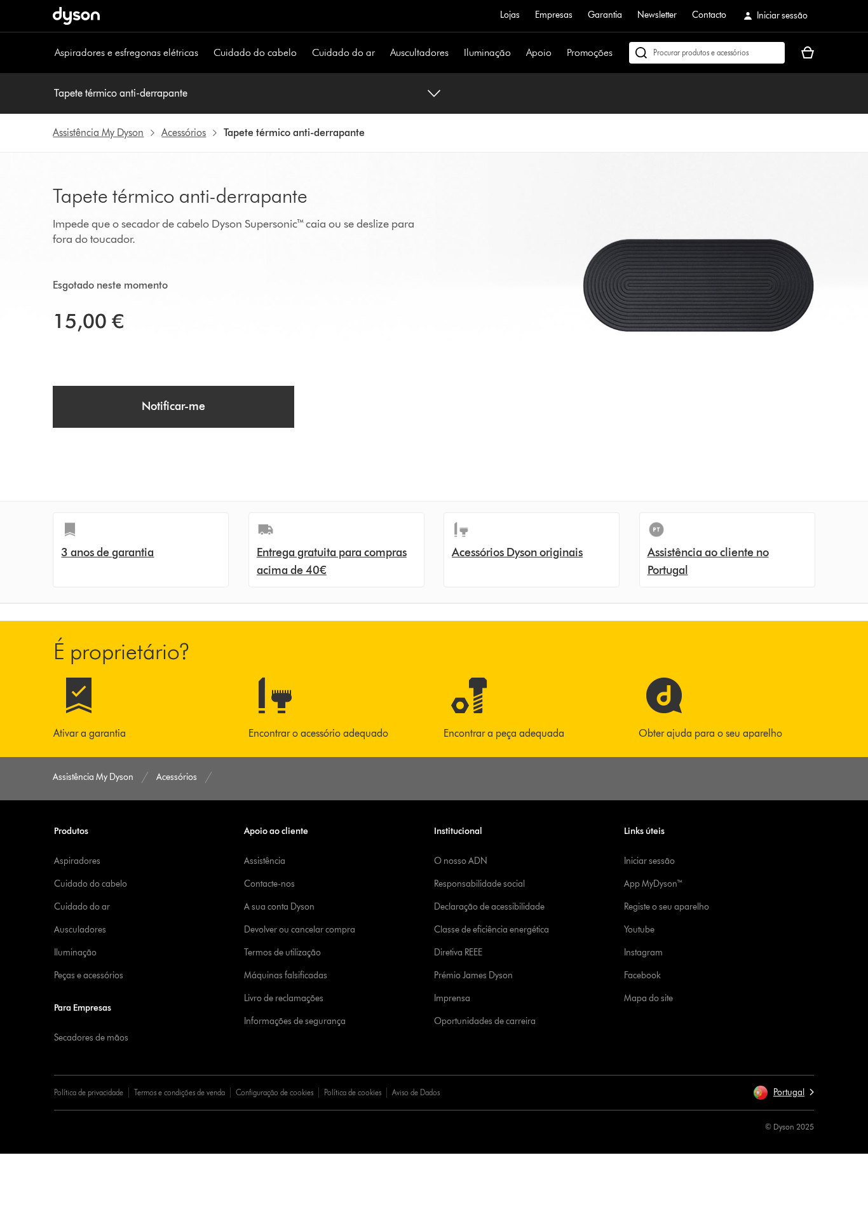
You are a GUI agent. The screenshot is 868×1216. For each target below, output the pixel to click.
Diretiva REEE (458, 952)
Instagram (643, 952)
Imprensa (452, 998)
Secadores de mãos (91, 1037)
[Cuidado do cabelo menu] (303, 52)
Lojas (510, 15)
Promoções (590, 52)
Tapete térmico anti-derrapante (120, 93)
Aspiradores (77, 861)
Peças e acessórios (88, 975)
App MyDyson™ (653, 883)
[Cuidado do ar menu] (381, 52)
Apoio (539, 52)
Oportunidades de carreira (485, 1021)
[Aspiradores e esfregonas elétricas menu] (204, 52)
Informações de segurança (295, 1021)
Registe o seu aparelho (666, 906)
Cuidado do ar (343, 52)
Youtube (639, 929)
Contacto (709, 15)
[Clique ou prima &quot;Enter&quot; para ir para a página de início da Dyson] (76, 16)
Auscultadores (419, 52)
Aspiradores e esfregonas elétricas (126, 52)
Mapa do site (648, 998)
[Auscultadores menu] (455, 52)
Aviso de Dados (416, 1092)
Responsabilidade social (479, 883)
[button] (783, 1092)
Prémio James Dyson (473, 975)
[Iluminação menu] (517, 52)
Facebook (642, 975)
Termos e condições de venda (179, 1092)
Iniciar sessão (649, 861)
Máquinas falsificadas (285, 975)
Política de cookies (352, 1092)
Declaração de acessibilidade (489, 906)
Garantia (605, 15)
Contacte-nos (269, 883)
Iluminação (487, 52)
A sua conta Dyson (279, 906)
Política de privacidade (88, 1092)
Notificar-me (173, 406)
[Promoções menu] (619, 52)
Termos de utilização (282, 952)
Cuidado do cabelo (255, 52)
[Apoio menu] (558, 52)
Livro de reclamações (283, 998)
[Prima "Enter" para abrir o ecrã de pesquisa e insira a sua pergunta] (707, 53)
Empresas (554, 15)
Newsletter (657, 15)
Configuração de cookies (274, 1092)
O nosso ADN (460, 861)
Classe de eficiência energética (491, 929)
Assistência (264, 861)
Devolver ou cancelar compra (299, 929)
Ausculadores (80, 929)
